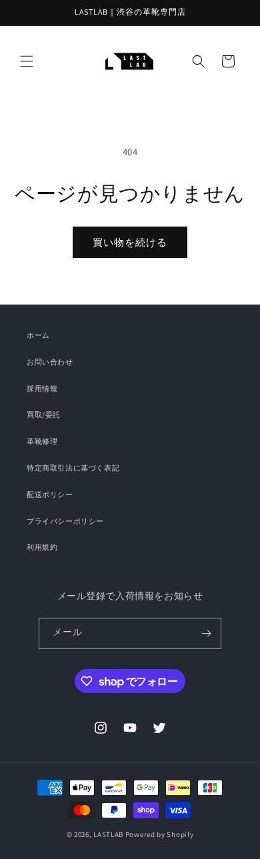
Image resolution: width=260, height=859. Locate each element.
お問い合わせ (50, 362)
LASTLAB (108, 834)
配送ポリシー (50, 494)
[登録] (206, 633)
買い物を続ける (130, 242)
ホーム (38, 335)
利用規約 (42, 547)
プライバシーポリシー (65, 521)
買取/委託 (44, 414)
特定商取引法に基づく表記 (73, 467)
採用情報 (42, 388)
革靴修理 (42, 441)
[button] (26, 61)
